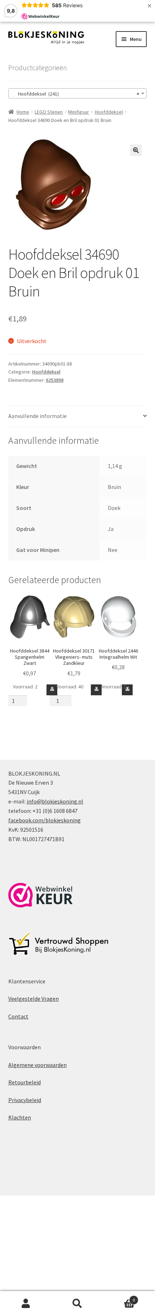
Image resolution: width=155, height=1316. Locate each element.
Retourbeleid (24, 1082)
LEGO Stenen (49, 112)
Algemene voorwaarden (37, 1064)
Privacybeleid (24, 1100)
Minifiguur (78, 112)
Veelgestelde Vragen (33, 998)
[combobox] (77, 93)
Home (23, 112)
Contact (18, 1016)
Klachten (19, 1117)
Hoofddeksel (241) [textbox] (76, 93)
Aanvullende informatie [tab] (37, 415)
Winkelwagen (119, 1297)
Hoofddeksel (109, 112)
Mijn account (26, 1303)
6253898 (54, 380)
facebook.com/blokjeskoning (44, 820)
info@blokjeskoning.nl (55, 801)
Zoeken (77, 1303)
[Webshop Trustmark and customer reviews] (40, 895)
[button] (136, 150)
